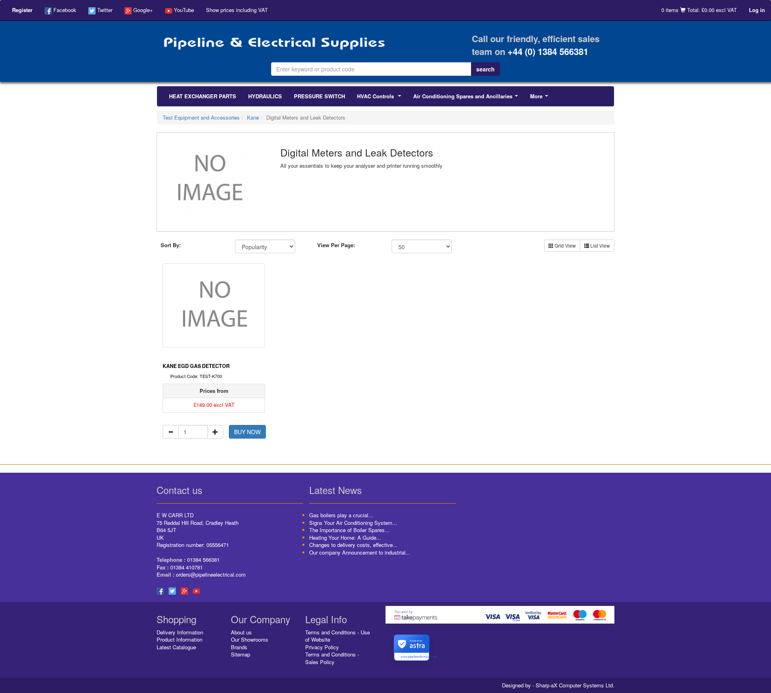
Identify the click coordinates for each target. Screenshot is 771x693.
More (540, 98)
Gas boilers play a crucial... (341, 515)
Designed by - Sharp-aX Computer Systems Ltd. (558, 685)
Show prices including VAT (237, 10)
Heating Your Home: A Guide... (345, 537)
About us (241, 632)
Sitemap (240, 654)
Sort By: (171, 245)
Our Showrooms (249, 639)
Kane (253, 117)
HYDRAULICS (265, 96)
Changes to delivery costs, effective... (353, 545)
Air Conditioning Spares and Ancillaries (467, 98)
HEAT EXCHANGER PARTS (202, 96)
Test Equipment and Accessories (201, 117)
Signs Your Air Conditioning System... (353, 522)
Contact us (179, 490)
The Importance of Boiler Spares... (349, 530)
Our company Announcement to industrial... (359, 552)
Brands (239, 647)
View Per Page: (336, 245)
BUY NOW (247, 432)
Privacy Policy (322, 647)
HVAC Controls (380, 98)
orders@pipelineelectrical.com (211, 574)
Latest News (335, 490)
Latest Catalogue (176, 647)
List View (599, 245)
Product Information (179, 639)
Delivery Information (180, 632)
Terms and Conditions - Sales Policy (332, 658)
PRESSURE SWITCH (319, 96)
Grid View (564, 245)
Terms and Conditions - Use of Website (337, 636)
